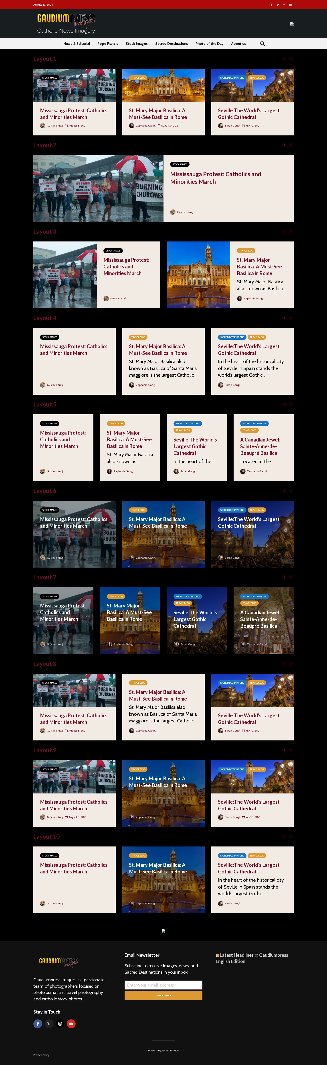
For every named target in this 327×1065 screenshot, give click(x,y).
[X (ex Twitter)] (48, 1023)
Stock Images (137, 43)
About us (238, 43)
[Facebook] (37, 1023)
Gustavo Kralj (54, 125)
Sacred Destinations (171, 43)
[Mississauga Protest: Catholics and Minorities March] (74, 85)
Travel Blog (138, 77)
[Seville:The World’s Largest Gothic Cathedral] (252, 85)
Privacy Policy (41, 1055)
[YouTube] (71, 1023)
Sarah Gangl (232, 125)
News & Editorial (76, 43)
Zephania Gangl (145, 125)
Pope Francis (107, 43)
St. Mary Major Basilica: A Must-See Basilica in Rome (158, 113)
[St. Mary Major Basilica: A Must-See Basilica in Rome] (163, 85)
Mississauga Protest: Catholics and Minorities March (73, 113)
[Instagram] (60, 1023)
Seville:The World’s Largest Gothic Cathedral (249, 113)
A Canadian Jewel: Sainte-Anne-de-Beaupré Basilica (260, 446)
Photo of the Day (210, 43)
